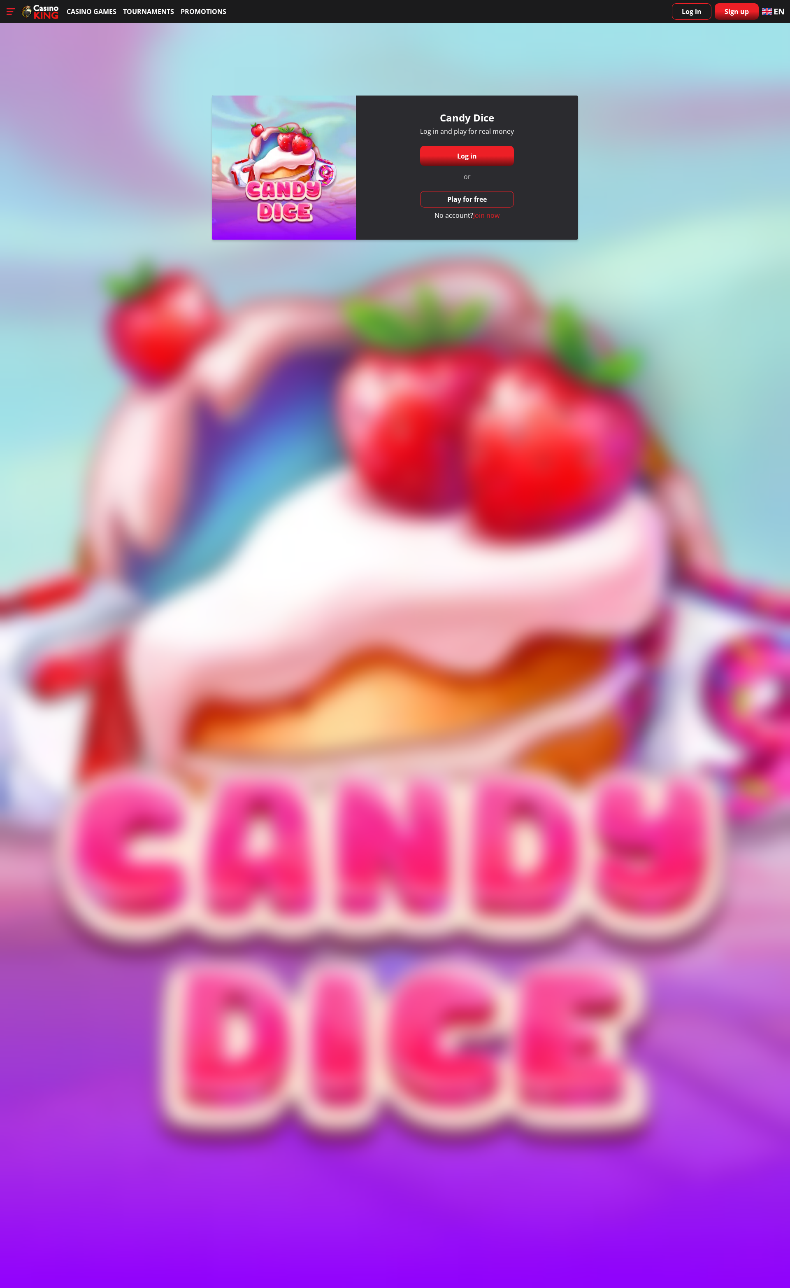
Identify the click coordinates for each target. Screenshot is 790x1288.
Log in (692, 11)
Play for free (467, 199)
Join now (486, 215)
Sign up (737, 11)
